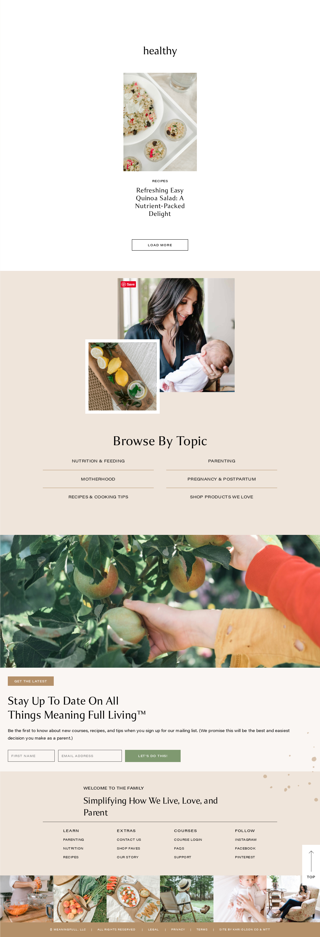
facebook (245, 848)
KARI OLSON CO (246, 929)
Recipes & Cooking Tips (98, 497)
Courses (185, 830)
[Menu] (29, 14)
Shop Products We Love (221, 497)
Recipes (160, 181)
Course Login (188, 839)
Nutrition (73, 848)
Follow (245, 830)
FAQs (179, 848)
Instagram (246, 839)
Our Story (127, 857)
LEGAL (153, 929)
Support (183, 857)
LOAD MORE (160, 245)
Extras (126, 830)
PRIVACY (178, 929)
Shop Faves (128, 848)
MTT (266, 929)
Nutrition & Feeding (98, 461)
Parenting (221, 461)
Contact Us (129, 839)
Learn (71, 830)
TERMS (202, 929)
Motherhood (98, 479)
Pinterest (245, 857)
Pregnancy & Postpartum (222, 479)
